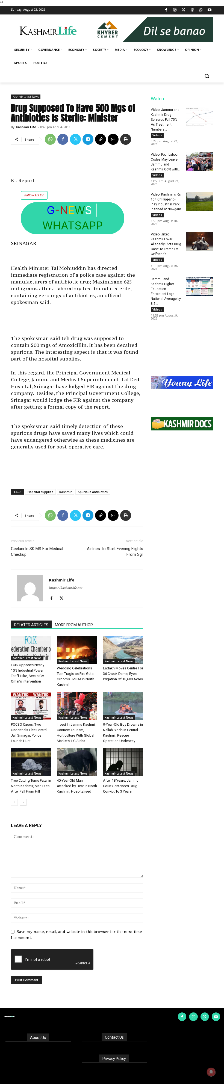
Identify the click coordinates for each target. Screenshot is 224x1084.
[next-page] (23, 802)
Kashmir (65, 492)
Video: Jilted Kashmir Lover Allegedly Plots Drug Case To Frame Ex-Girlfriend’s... (166, 244)
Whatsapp (72, 225)
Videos (157, 135)
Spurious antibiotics (93, 492)
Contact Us (114, 1037)
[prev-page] (14, 802)
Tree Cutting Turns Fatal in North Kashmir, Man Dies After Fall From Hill (31, 785)
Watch (157, 98)
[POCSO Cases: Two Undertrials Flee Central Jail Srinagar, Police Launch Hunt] (31, 706)
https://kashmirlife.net (65, 587)
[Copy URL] (100, 139)
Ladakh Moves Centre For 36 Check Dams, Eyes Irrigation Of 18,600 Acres (123, 673)
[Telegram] (87, 139)
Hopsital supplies (40, 492)
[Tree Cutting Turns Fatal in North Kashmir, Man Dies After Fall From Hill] (31, 762)
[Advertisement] (77, 163)
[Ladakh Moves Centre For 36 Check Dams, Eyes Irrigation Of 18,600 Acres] (123, 650)
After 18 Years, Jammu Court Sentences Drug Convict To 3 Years (120, 785)
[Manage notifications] (211, 1072)
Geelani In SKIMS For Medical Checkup (37, 551)
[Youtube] (209, 10)
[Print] (125, 139)
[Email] (113, 139)
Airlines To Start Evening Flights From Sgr (115, 551)
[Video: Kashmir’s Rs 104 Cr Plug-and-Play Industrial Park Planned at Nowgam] (199, 201)
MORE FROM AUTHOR (74, 625)
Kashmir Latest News (26, 97)
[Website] (192, 10)
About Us (38, 1037)
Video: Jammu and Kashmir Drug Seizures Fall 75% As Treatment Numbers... (165, 119)
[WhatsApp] (201, 10)
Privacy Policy (114, 1058)
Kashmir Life (26, 127)
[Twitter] (183, 10)
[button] (206, 76)
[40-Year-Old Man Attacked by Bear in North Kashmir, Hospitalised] (77, 762)
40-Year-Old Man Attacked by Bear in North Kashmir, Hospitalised (77, 785)
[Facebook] (166, 10)
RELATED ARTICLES (31, 625)
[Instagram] (175, 10)
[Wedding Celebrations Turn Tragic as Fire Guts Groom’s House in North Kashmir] (77, 650)
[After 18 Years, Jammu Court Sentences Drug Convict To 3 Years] (123, 762)
